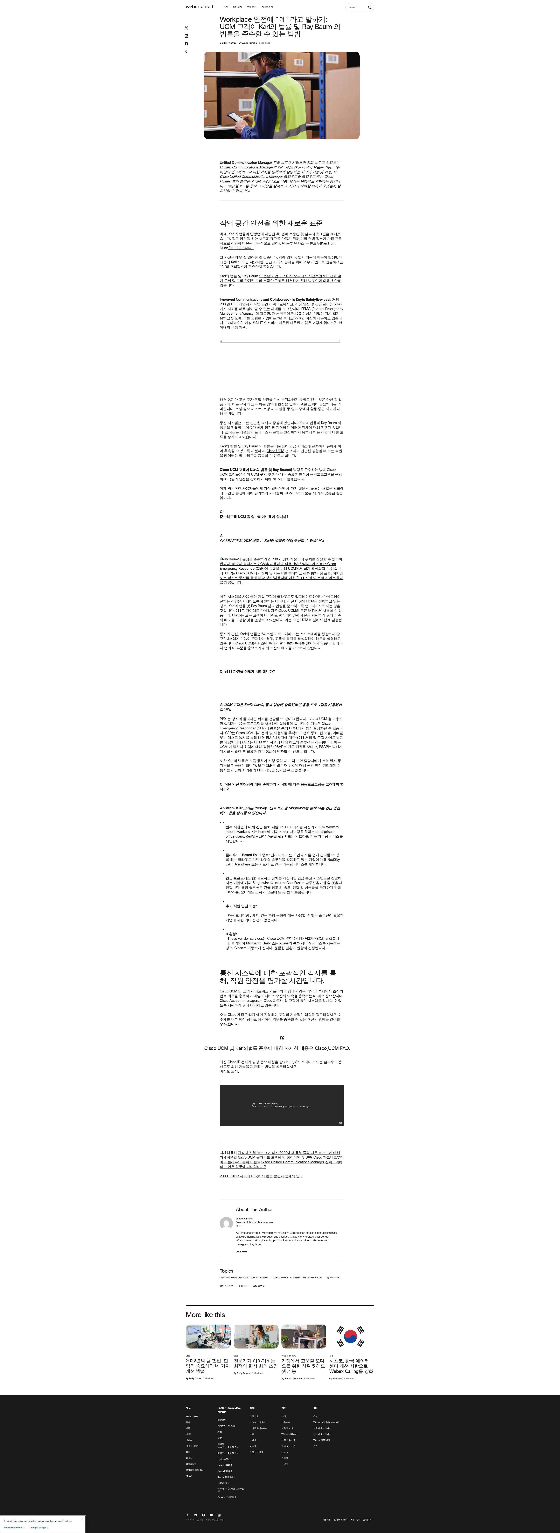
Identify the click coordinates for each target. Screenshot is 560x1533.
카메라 (253, 1440)
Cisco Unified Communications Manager (244, 1278)
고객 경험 (251, 7)
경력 (315, 1446)
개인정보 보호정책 (226, 1426)
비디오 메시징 (192, 1446)
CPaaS (189, 1476)
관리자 (243, 1153)
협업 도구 (243, 1286)
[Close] (81, 1519)
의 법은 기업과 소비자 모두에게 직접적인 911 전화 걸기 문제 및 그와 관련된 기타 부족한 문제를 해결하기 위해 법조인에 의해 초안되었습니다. (280, 280)
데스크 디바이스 (257, 1422)
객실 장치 (254, 1416)
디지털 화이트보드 (258, 1428)
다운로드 (285, 1422)
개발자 (284, 1464)
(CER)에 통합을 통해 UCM (277, 728)
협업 (225, 7)
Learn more (241, 1251)
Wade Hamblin (249, 42)
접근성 (284, 1458)
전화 (252, 1434)
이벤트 (189, 1440)
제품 (188, 1408)
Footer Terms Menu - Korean (230, 1410)
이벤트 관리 (267, 7)
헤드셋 (253, 1446)
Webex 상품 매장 (321, 1440)
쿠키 (220, 1432)
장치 (252, 1408)
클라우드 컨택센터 (194, 1470)
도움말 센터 (287, 1428)
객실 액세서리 (256, 1452)
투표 (188, 1452)
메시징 (189, 1434)
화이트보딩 (191, 1464)
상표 (220, 1438)
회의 (188, 1422)
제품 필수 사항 (288, 1440)
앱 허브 (284, 1452)
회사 (315, 1408)
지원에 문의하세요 (322, 1428)
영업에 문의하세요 (322, 1434)
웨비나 (189, 1458)
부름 (188, 1428)
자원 (284, 1408)
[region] (43, 1524)
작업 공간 (237, 7)
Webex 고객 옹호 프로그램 (326, 1422)
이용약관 (222, 1420)
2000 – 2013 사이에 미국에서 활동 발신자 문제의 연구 (261, 1176)
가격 (283, 1416)
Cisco (316, 1416)
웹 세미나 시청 (288, 1446)
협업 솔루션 (258, 1286)
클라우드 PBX (334, 1278)
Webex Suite (192, 1416)
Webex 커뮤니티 (289, 1434)
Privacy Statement (13, 1527)
